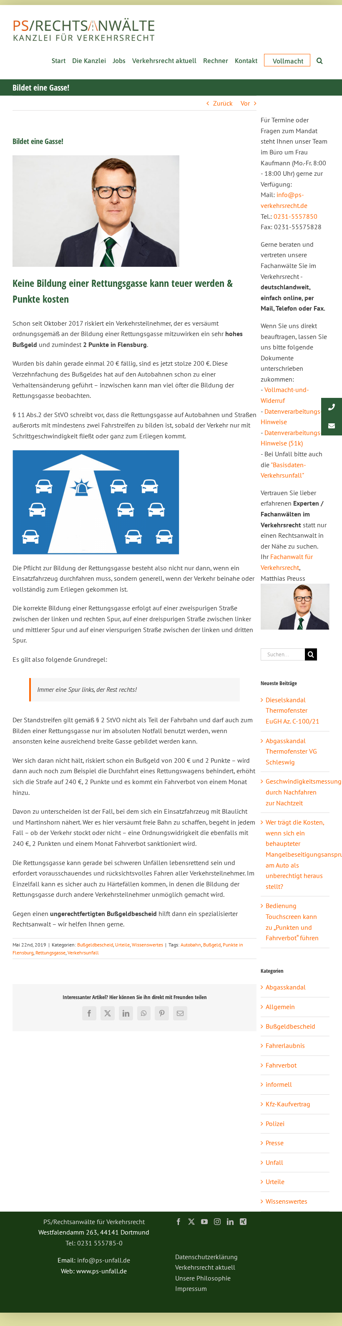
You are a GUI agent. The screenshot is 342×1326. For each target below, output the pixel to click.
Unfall (274, 1162)
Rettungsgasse (50, 952)
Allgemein (280, 1006)
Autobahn (191, 944)
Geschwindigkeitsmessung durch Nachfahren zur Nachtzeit (304, 792)
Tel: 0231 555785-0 (94, 1243)
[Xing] (243, 1221)
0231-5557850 (295, 216)
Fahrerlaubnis (285, 1045)
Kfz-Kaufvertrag (288, 1104)
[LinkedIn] (230, 1221)
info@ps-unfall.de (103, 1260)
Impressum (191, 1288)
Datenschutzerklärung (206, 1257)
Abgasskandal (286, 987)
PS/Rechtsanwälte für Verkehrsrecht (94, 1221)
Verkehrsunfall (83, 952)
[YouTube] (204, 1221)
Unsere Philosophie (203, 1278)
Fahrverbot (281, 1065)
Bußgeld (212, 944)
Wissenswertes (147, 944)
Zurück (223, 103)
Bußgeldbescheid (95, 944)
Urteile (122, 944)
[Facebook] (178, 1221)
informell (279, 1084)
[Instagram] (217, 1221)
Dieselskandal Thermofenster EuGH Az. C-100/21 (292, 710)
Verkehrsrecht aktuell (205, 1267)
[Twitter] (191, 1221)
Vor (245, 103)
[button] (320, 60)
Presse (275, 1143)
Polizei (275, 1123)
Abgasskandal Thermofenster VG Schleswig (291, 751)
